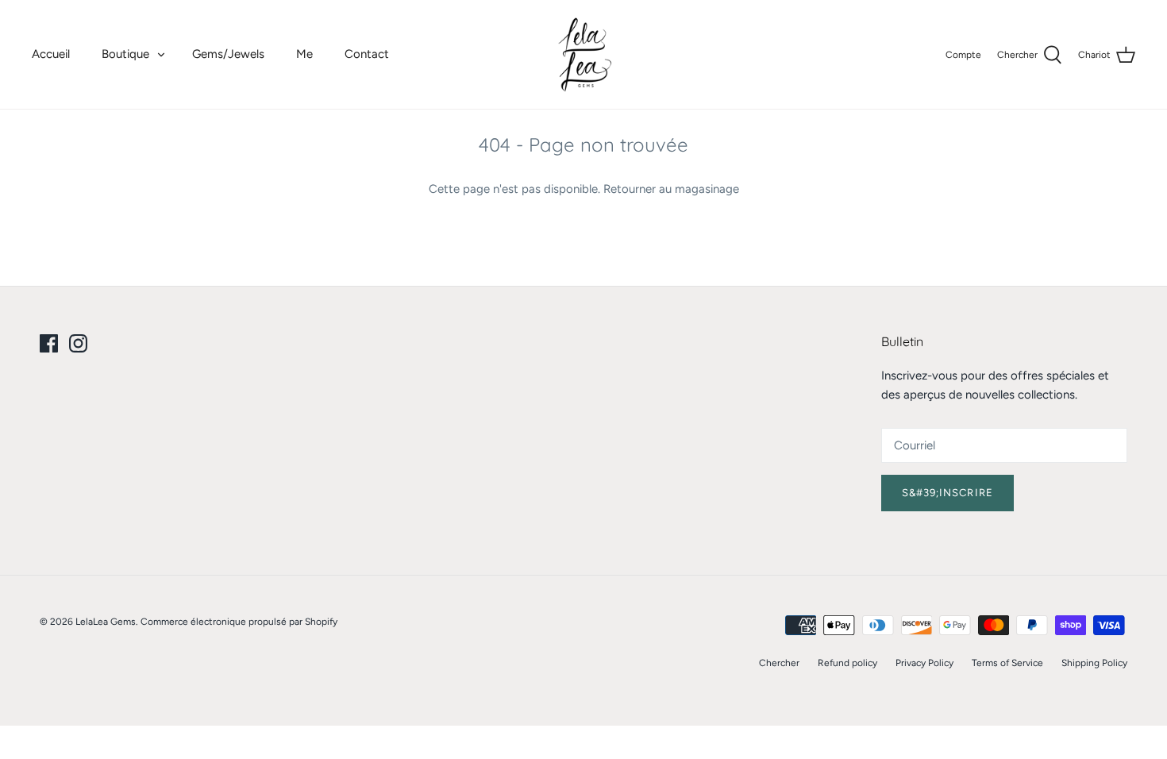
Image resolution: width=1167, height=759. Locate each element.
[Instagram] (78, 343)
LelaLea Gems (105, 621)
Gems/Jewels (228, 54)
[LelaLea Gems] (583, 54)
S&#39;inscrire (947, 493)
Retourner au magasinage (671, 189)
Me (304, 54)
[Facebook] (49, 343)
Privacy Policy (924, 662)
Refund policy (847, 662)
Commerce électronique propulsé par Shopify (239, 621)
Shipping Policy (1094, 662)
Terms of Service (1007, 662)
